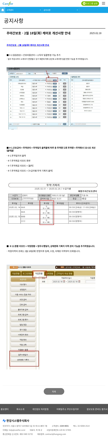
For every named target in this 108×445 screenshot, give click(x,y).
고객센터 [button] (10, 10)
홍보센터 (5, 409)
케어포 (8, 3)
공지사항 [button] (47, 10)
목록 (54, 391)
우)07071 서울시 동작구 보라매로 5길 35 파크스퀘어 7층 (25, 426)
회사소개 (20, 409)
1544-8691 (64, 426)
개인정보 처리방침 (40, 409)
